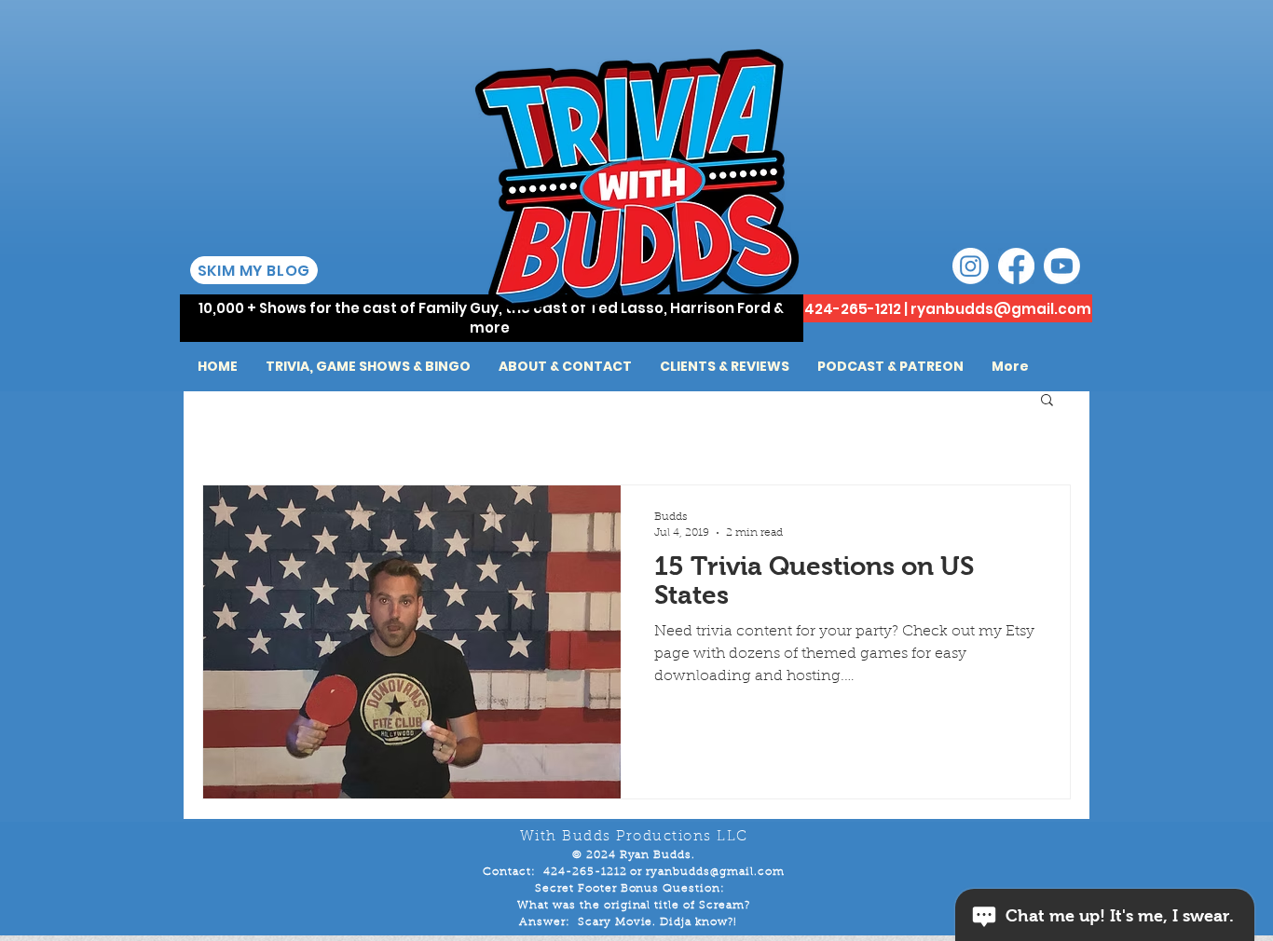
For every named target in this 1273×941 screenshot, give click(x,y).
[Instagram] (970, 266)
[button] (1047, 401)
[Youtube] (1062, 266)
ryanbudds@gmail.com (1000, 309)
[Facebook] (1016, 266)
